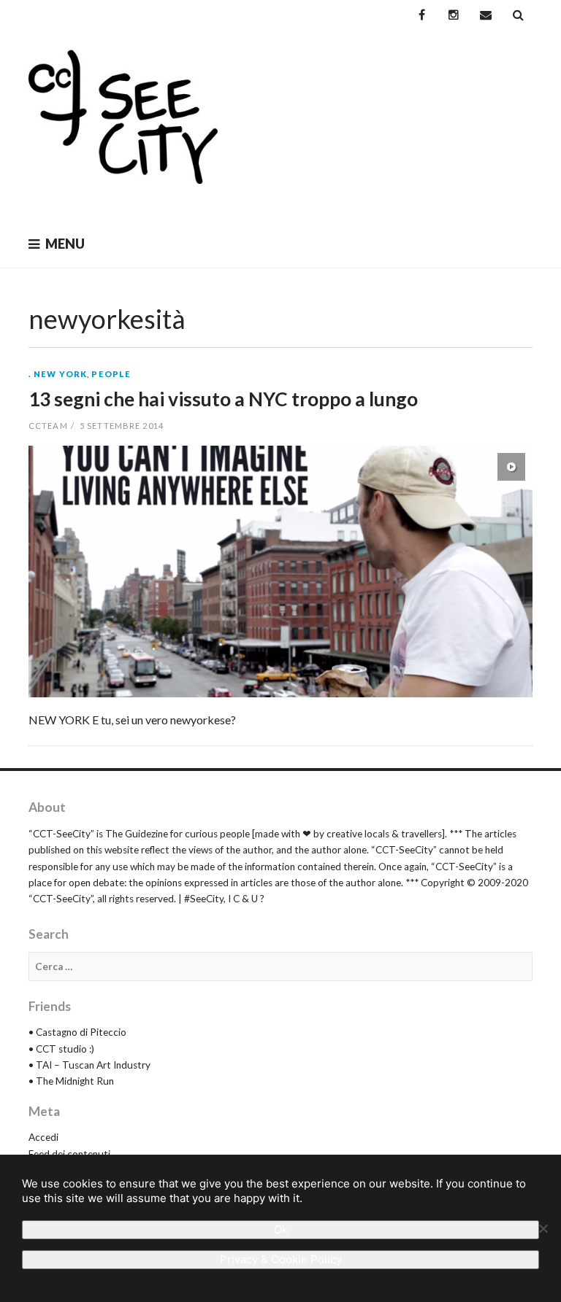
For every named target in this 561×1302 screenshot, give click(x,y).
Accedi (43, 1137)
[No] (542, 1228)
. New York (57, 374)
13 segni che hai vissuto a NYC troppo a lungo (223, 399)
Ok (281, 1229)
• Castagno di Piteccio (77, 1032)
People (111, 374)
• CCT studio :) (61, 1049)
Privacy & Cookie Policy (281, 1259)
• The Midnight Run (71, 1081)
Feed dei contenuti (69, 1154)
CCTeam (48, 425)
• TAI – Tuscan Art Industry (89, 1065)
